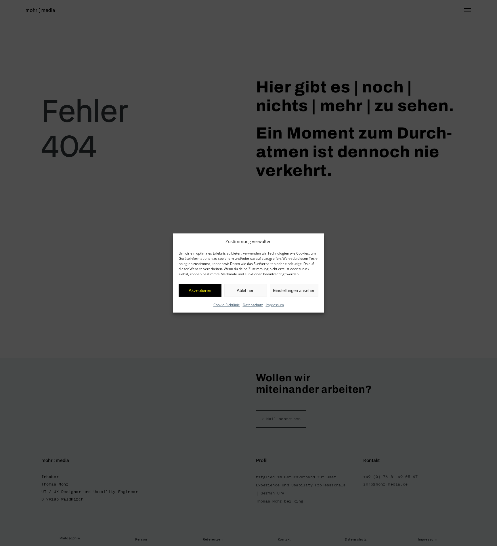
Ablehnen (245, 290)
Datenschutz (253, 304)
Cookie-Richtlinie (226, 304)
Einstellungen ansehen (294, 290)
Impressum (275, 304)
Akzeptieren (200, 290)
